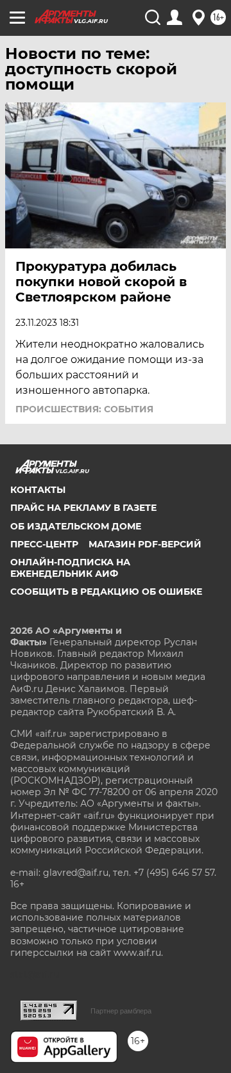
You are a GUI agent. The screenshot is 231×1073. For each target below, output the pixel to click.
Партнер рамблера (120, 1011)
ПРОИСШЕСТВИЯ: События (84, 409)
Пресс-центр (44, 544)
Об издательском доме (75, 526)
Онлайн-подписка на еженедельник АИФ (70, 567)
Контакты (37, 490)
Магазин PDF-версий (145, 544)
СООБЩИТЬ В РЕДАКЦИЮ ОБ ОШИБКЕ (106, 591)
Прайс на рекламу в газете (83, 507)
